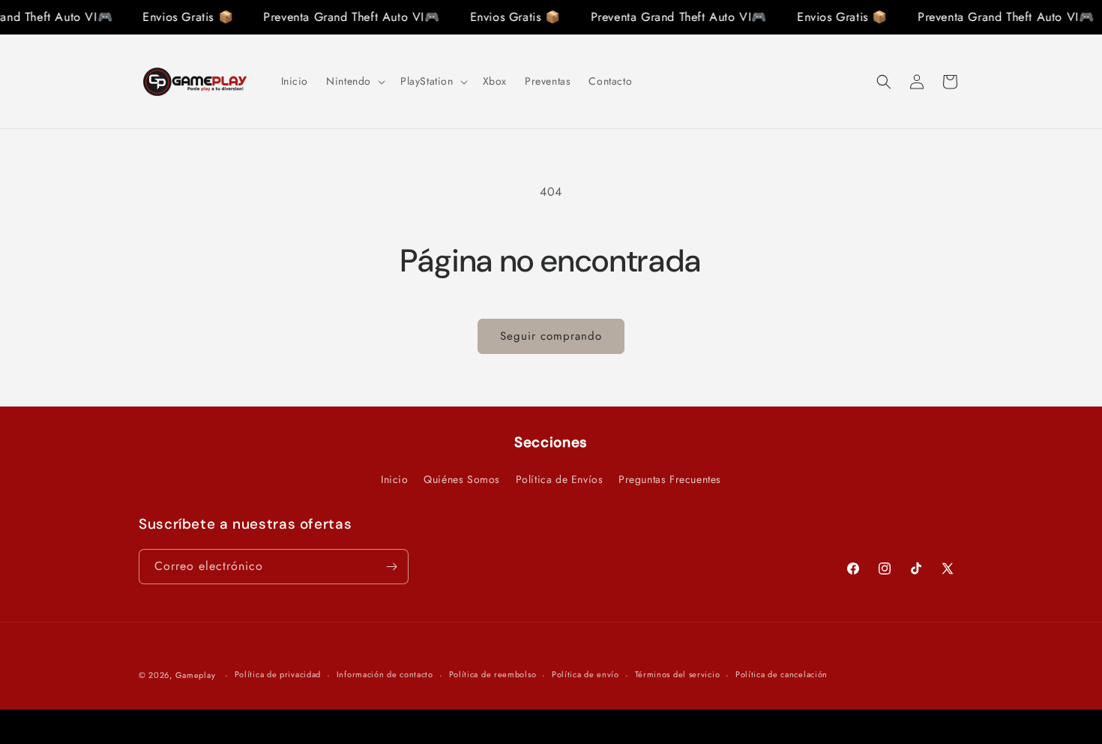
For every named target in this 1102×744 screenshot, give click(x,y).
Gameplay (195, 675)
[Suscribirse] (391, 566)
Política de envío (585, 674)
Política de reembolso (493, 674)
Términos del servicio (677, 674)
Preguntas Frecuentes (669, 479)
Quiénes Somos (462, 479)
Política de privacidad (278, 674)
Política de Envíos (559, 479)
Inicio (395, 479)
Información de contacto (385, 674)
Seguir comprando (551, 336)
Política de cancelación (781, 674)
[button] (354, 81)
